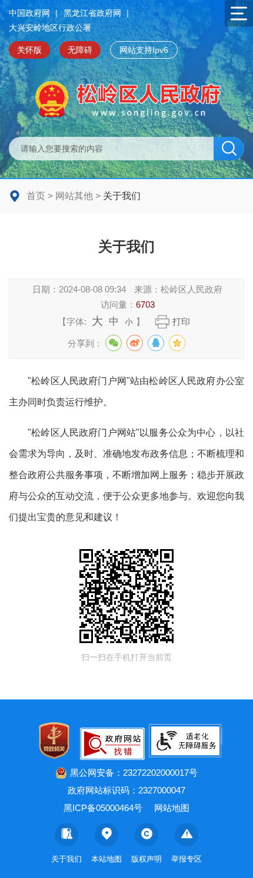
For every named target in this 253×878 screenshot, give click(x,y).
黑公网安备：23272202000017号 (134, 773)
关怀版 (29, 50)
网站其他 (74, 196)
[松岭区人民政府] (126, 99)
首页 (35, 196)
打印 (181, 322)
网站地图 (171, 808)
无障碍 (80, 50)
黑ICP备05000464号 (103, 808)
